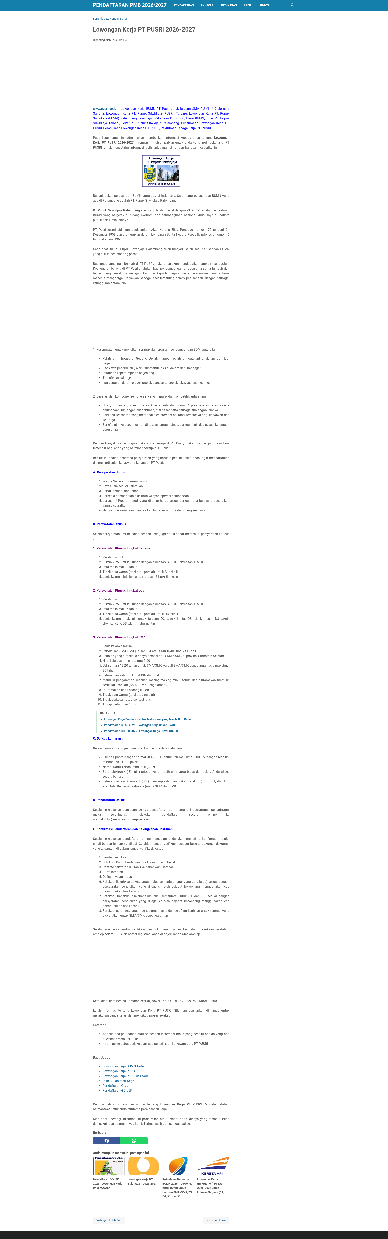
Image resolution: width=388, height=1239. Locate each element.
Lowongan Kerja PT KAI (119, 1071)
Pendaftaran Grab (115, 1086)
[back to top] (380, 1230)
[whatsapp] (134, 1140)
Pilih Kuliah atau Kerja (118, 1081)
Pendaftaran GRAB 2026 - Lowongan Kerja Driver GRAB (139, 725)
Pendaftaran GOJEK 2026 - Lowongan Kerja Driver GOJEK (141, 731)
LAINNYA (264, 5)
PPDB (247, 5)
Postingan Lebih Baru (108, 1220)
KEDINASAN (229, 5)
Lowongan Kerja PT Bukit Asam (125, 1076)
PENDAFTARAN (184, 5)
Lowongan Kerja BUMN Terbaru (125, 1066)
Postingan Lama (216, 1220)
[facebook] (106, 1140)
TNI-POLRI (207, 5)
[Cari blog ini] (292, 5)
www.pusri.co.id (104, 109)
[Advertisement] (161, 75)
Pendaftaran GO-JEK (117, 1090)
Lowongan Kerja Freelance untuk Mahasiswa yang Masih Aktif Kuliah (148, 719)
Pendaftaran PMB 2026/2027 (130, 5)
